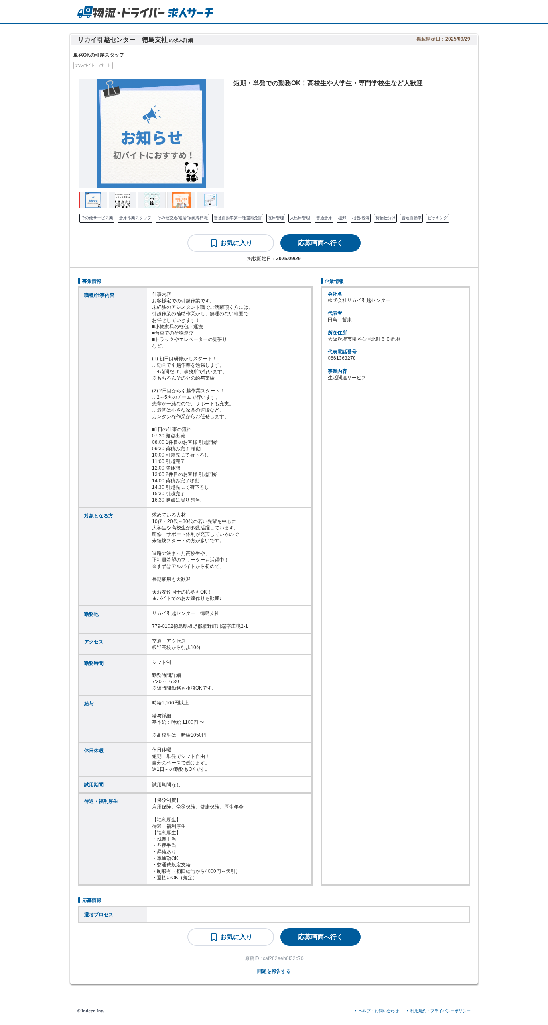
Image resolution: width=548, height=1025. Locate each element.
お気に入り (236, 242)
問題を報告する (274, 971)
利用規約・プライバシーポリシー (440, 1011)
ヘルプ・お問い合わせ (379, 1011)
